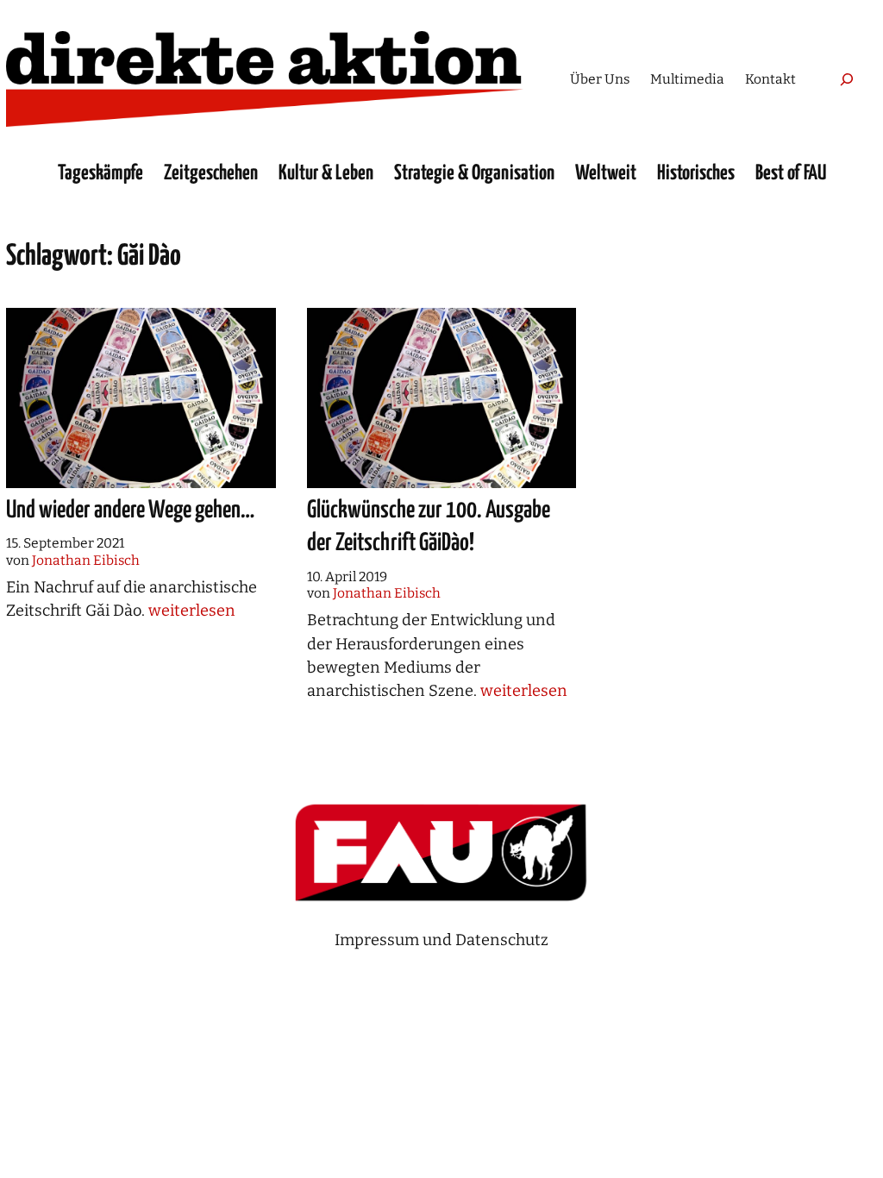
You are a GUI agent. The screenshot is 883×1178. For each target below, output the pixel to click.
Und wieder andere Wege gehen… (130, 510)
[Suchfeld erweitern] (847, 79)
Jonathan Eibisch (86, 560)
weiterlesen (191, 610)
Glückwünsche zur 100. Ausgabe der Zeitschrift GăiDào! (428, 526)
